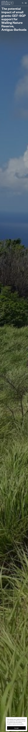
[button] (26, 3)
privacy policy (20, 724)
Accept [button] (16, 728)
